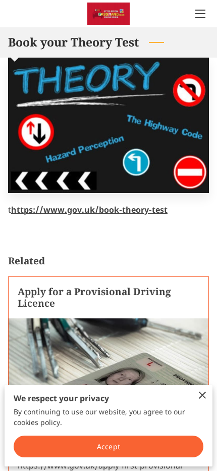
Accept (108, 446)
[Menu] (199, 14)
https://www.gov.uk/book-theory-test (89, 209)
